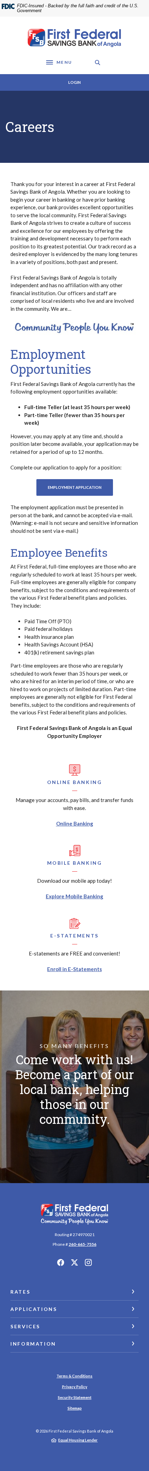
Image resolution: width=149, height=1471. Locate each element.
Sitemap (75, 1408)
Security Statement (74, 1397)
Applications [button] (33, 1309)
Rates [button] (20, 1292)
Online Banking (74, 823)
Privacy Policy (74, 1386)
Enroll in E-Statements (74, 969)
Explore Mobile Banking (74, 896)
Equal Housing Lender (78, 1440)
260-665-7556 (82, 1244)
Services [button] (25, 1326)
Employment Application (80, 487)
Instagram (88, 1262)
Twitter (74, 1262)
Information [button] (33, 1344)
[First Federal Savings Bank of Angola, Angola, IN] (74, 38)
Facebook (60, 1262)
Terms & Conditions (74, 1376)
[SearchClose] (98, 62)
